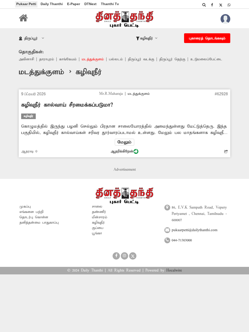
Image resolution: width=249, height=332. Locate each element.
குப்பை (97, 228)
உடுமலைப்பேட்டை (206, 59)
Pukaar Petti (26, 4)
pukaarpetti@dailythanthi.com (194, 230)
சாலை (97, 207)
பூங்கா (97, 233)
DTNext (90, 4)
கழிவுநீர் (98, 223)
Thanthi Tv (110, 4)
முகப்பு (25, 207)
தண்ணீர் (99, 212)
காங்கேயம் (68, 59)
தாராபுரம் (46, 59)
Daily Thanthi (52, 4)
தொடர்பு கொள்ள (33, 217)
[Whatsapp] (229, 5)
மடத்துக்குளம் (93, 59)
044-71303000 (182, 240)
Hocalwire (174, 270)
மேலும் (124, 142)
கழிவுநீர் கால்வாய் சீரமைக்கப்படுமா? (67, 105)
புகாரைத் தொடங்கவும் (207, 38)
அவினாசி (26, 59)
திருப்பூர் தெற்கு (172, 59)
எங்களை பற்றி (31, 212)
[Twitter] (220, 5)
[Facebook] (212, 5)
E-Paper (73, 4)
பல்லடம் (116, 59)
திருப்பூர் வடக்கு (141, 59)
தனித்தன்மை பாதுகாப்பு (39, 223)
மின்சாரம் (99, 217)
